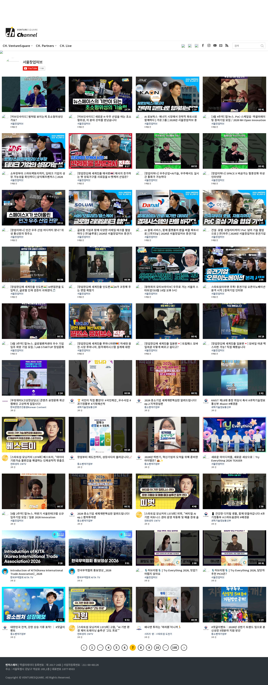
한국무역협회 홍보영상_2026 (94, 570)
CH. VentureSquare (16, 46)
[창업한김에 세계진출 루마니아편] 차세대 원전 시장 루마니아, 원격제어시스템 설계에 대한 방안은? (104, 347)
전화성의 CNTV (18, 464)
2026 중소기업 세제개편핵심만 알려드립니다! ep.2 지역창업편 (170, 401)
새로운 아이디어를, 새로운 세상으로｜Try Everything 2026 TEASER (235, 458)
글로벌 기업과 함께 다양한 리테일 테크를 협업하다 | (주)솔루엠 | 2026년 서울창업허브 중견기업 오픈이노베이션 (104, 233)
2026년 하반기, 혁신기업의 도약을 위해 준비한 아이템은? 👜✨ (171, 458)
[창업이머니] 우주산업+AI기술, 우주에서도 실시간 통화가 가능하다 (171, 174)
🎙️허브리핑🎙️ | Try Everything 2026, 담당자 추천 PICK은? (238, 571)
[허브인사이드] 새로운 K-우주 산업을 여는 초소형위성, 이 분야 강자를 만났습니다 (104, 118)
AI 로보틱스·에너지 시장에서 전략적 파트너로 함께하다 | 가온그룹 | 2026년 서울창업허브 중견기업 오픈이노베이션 (170, 120)
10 (157, 647)
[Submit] (262, 46)
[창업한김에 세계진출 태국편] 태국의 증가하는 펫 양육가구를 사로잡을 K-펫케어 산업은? (104, 174)
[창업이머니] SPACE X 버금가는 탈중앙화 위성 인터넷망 (238, 174)
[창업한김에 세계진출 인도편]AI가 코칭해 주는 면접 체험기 (104, 288)
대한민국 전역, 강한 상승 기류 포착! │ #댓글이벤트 (37, 628)
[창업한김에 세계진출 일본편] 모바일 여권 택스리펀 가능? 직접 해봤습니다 (238, 345)
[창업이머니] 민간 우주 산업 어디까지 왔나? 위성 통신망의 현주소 (37, 231)
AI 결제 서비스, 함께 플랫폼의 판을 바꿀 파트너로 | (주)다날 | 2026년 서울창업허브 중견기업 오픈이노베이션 (171, 233)
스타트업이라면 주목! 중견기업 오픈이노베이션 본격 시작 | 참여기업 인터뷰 (238, 288)
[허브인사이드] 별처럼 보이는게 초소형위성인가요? (36, 118)
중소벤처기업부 (152, 407)
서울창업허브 (17, 123)
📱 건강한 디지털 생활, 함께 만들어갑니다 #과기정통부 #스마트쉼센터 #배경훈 (238, 515)
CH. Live (66, 46)
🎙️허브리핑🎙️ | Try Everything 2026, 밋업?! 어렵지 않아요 (170, 571)
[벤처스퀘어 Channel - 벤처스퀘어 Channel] (21, 32)
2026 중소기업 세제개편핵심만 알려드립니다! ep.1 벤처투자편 (103, 515)
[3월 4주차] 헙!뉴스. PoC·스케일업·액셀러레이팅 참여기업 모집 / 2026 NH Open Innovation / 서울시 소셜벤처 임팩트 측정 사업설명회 (238, 120)
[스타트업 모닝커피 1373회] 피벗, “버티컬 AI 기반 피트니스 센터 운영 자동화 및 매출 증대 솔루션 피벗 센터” (171, 517)
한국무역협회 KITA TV (21, 577)
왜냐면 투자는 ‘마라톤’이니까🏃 (162, 627)
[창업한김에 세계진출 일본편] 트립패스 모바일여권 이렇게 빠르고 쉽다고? (171, 345)
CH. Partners (45, 46)
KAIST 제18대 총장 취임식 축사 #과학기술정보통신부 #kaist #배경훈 (238, 401)
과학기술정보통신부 (87, 407)
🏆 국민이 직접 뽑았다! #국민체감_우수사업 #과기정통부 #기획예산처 (104, 401)
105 (174, 647)
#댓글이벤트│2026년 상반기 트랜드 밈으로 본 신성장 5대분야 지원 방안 (238, 628)
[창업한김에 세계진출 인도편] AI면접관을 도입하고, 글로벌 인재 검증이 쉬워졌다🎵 (37, 288)
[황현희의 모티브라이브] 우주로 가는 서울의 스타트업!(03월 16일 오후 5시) (171, 288)
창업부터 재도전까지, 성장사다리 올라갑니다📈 (104, 457)
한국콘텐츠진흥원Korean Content (28, 407)
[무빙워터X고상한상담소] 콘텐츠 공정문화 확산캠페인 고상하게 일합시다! (37, 401)
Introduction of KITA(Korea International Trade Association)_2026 (36, 571)
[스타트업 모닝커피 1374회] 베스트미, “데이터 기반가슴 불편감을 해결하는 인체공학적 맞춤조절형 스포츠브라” (37, 460)
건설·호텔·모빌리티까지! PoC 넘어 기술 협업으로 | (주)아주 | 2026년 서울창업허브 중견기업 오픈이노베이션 (238, 233)
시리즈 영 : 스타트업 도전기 (158, 634)
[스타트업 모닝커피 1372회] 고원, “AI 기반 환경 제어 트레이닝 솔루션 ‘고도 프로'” (103, 628)
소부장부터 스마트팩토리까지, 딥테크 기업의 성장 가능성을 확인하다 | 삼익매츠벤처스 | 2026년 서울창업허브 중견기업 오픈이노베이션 (37, 176)
